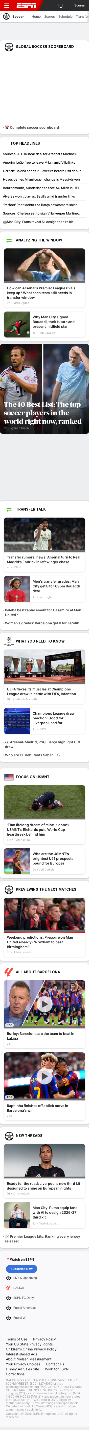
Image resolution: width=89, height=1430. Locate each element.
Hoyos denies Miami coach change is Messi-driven (41, 179)
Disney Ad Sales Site (22, 1369)
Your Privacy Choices (23, 1364)
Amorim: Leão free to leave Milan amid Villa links (39, 162)
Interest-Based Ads (21, 1354)
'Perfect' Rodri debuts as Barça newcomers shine (40, 205)
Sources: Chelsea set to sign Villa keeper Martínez (41, 213)
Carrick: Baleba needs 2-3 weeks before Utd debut (42, 171)
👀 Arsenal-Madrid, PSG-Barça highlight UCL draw (43, 744)
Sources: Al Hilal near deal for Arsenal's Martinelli (40, 154)
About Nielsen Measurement (28, 1359)
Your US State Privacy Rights (29, 1344)
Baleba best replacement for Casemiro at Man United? (43, 612)
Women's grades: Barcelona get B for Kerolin (42, 623)
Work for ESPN (57, 1369)
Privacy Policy (44, 1339)
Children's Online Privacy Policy (31, 1349)
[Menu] (6, 5)
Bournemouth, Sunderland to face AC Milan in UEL (41, 188)
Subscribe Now (22, 1269)
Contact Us (55, 1364)
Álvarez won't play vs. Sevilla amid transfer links (39, 196)
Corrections (15, 1374)
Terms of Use (16, 1339)
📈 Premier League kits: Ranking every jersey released (42, 1238)
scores (79, 5)
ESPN (26, 5)
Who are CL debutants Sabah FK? (33, 755)
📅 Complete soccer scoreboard (32, 127)
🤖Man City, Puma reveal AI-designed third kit (38, 222)
